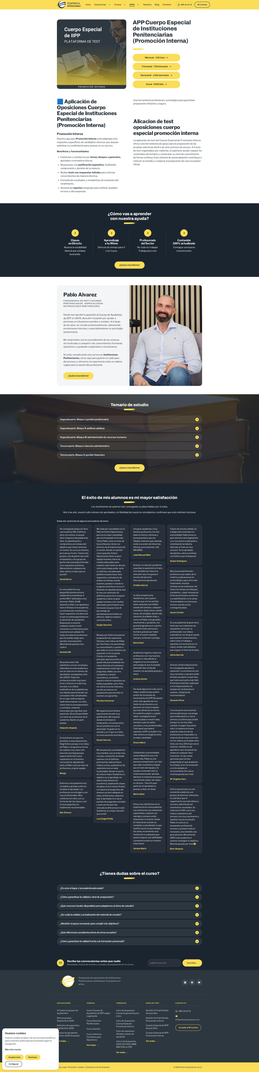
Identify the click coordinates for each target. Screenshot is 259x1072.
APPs (132, 5)
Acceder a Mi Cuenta (188, 1027)
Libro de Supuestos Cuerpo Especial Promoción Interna (125, 1024)
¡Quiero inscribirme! (129, 265)
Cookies (81, 1067)
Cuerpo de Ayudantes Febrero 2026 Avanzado (68, 1034)
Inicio (88, 5)
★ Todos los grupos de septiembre (67, 1011)
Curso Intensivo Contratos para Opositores (94, 1037)
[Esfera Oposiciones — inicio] (69, 4)
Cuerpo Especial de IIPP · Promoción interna (157, 1034)
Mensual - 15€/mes (155, 57)
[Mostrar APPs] (138, 5)
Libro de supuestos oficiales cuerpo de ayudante (125, 1034)
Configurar (13, 1064)
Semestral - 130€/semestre (155, 75)
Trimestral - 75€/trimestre (155, 66)
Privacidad (72, 1067)
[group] (129, 689)
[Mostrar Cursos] (125, 5)
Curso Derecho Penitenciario (94, 1022)
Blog (157, 5)
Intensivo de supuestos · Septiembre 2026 (68, 1026)
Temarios (147, 5)
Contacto (167, 5)
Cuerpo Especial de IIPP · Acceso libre (157, 1026)
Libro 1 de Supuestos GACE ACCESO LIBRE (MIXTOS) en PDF (126, 1044)
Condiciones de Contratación (98, 1067)
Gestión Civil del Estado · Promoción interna (157, 1019)
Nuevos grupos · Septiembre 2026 (65, 1019)
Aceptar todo (14, 1057)
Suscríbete (192, 963)
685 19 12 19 (185, 1011)
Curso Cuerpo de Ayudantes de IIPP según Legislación (98, 1013)
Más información (13, 1049)
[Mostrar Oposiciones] (110, 5)
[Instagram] (185, 982)
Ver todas (63, 1041)
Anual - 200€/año (155, 84)
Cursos (117, 5)
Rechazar (32, 1057)
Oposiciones (100, 5)
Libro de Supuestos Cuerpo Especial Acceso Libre (127, 1013)
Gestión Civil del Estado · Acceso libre (157, 1011)
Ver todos (93, 1045)
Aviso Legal (62, 1067)
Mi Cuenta (202, 5)
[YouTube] (199, 982)
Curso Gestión (93, 1029)
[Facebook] (192, 982)
